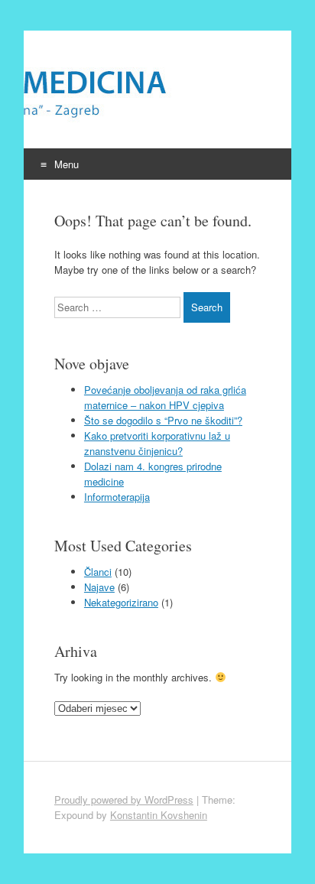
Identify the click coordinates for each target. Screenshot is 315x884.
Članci (98, 571)
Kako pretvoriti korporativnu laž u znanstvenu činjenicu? (157, 443)
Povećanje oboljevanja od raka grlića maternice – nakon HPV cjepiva (165, 397)
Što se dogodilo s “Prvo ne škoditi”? (163, 420)
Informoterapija (117, 496)
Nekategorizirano (121, 602)
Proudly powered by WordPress (123, 799)
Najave (99, 587)
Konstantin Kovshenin (158, 815)
